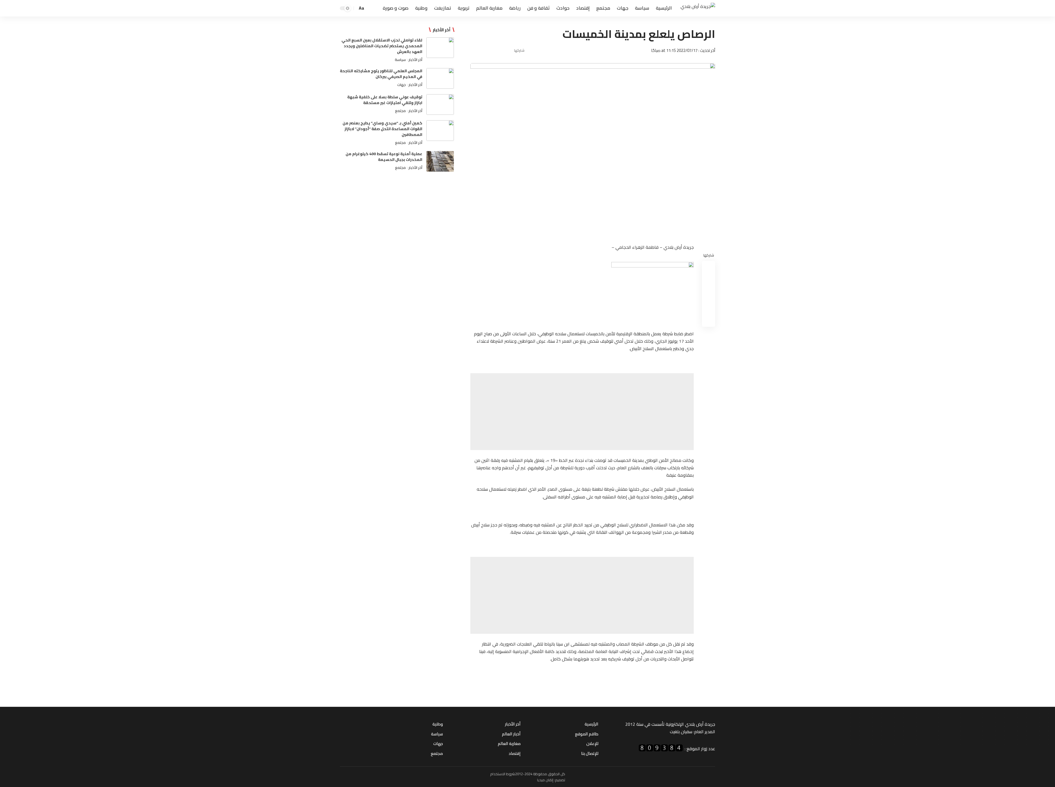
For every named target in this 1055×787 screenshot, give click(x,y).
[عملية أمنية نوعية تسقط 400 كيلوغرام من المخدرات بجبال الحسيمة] (440, 161)
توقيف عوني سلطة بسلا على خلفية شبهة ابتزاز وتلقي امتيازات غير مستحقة (384, 99)
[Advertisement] (582, 411)
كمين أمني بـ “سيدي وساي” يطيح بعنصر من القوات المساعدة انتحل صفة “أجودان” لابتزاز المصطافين (382, 128)
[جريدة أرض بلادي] (698, 8)
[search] (370, 8)
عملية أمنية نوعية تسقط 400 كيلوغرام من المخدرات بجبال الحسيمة (384, 156)
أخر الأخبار (415, 60)
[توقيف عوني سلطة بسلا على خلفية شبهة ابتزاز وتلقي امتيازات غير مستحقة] (440, 104)
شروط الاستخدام (502, 774)
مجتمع (400, 111)
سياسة (400, 60)
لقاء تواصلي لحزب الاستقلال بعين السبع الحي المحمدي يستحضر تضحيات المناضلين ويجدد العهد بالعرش (382, 46)
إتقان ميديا (545, 780)
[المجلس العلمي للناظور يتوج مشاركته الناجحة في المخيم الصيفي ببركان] (440, 78)
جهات (401, 85)
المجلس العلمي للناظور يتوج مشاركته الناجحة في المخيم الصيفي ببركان (381, 73)
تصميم (560, 780)
